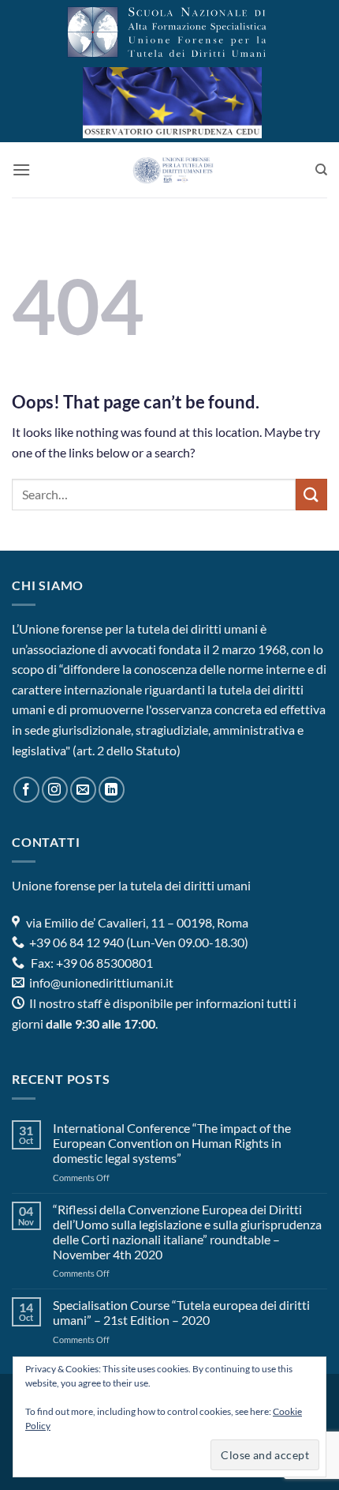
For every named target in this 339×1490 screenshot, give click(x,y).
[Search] (321, 170)
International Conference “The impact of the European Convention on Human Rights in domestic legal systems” (172, 1142)
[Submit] (311, 494)
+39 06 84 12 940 (75, 942)
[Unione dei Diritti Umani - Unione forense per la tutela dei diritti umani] (173, 170)
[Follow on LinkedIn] (112, 790)
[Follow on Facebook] (26, 790)
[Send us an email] (83, 790)
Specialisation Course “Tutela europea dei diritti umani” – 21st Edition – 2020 (181, 1312)
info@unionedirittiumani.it (101, 982)
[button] (21, 169)
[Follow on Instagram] (55, 790)
